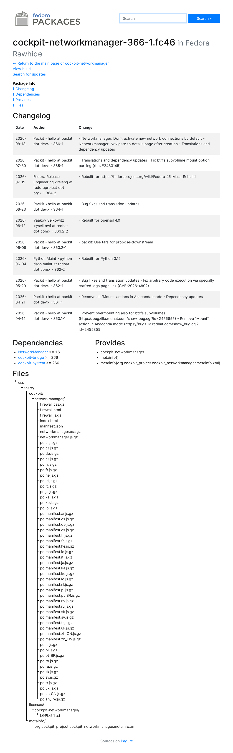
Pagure (127, 741)
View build (22, 68)
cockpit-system (31, 363)
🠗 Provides (21, 99)
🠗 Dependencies (26, 94)
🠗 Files (18, 105)
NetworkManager (33, 352)
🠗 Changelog (23, 88)
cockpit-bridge (31, 357)
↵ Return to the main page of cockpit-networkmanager (61, 63)
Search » (204, 18)
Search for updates (29, 74)
